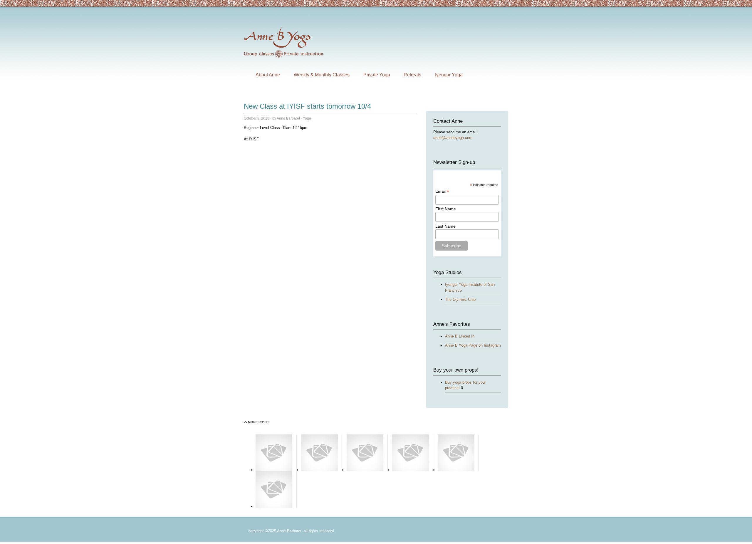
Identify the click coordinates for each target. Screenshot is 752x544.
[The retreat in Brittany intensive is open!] (274, 506)
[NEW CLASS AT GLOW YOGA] (410, 470)
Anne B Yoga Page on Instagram (473, 345)
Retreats (412, 74)
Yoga (307, 118)
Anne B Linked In (459, 336)
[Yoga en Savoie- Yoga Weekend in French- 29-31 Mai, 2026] (365, 470)
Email (442, 191)
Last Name (445, 226)
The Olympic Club (460, 299)
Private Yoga (376, 74)
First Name (445, 208)
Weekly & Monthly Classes (322, 74)
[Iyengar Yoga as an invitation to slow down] (274, 470)
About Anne (268, 74)
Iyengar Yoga (449, 74)
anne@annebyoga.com (452, 137)
